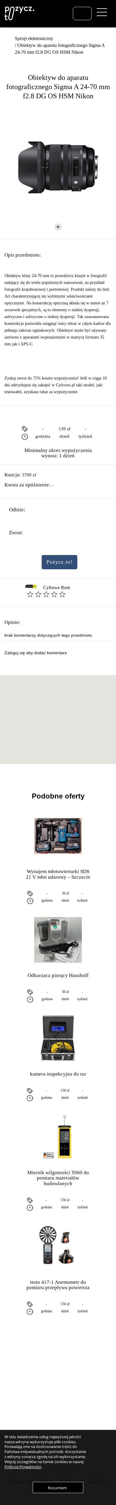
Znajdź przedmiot (23, 1371)
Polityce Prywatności (22, 1466)
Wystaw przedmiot (24, 1380)
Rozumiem (57, 1487)
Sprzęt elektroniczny (34, 38)
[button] (58, 716)
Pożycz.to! (59, 562)
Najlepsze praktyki (77, 1394)
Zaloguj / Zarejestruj (25, 1388)
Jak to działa (72, 1371)
